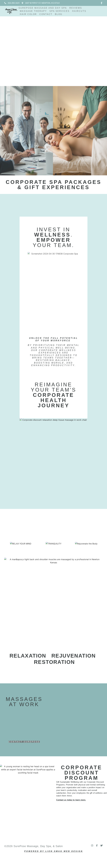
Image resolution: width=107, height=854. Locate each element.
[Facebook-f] (101, 3)
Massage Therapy (33, 11)
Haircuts (79, 11)
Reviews (75, 8)
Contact (45, 14)
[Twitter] (101, 845)
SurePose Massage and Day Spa (43, 8)
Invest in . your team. (53, 237)
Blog (58, 14)
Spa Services (59, 11)
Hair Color (28, 14)
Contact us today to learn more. (71, 800)
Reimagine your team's (53, 395)
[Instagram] (92, 845)
